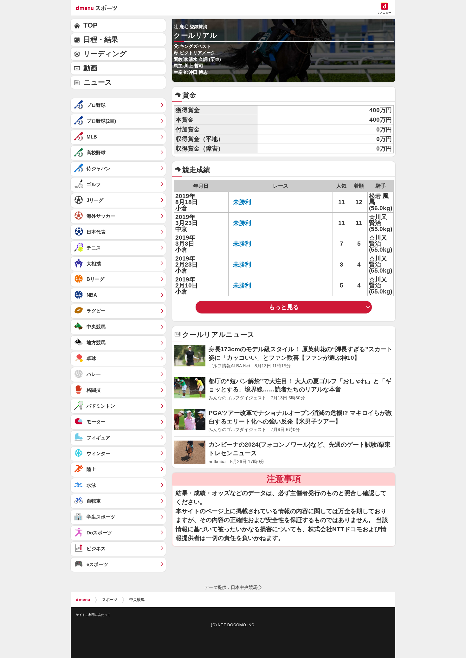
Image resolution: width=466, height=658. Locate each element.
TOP (90, 25)
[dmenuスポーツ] (99, 8)
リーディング (105, 54)
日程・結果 (100, 39)
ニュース (97, 82)
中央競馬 (137, 599)
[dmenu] (83, 599)
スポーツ (109, 599)
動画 (90, 68)
